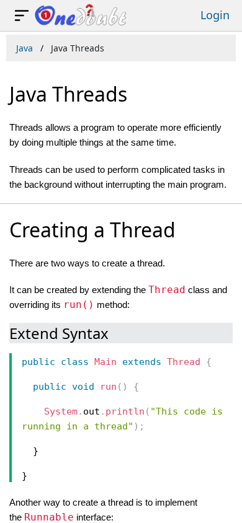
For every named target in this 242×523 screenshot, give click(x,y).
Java (24, 48)
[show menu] (21, 15)
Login (215, 14)
